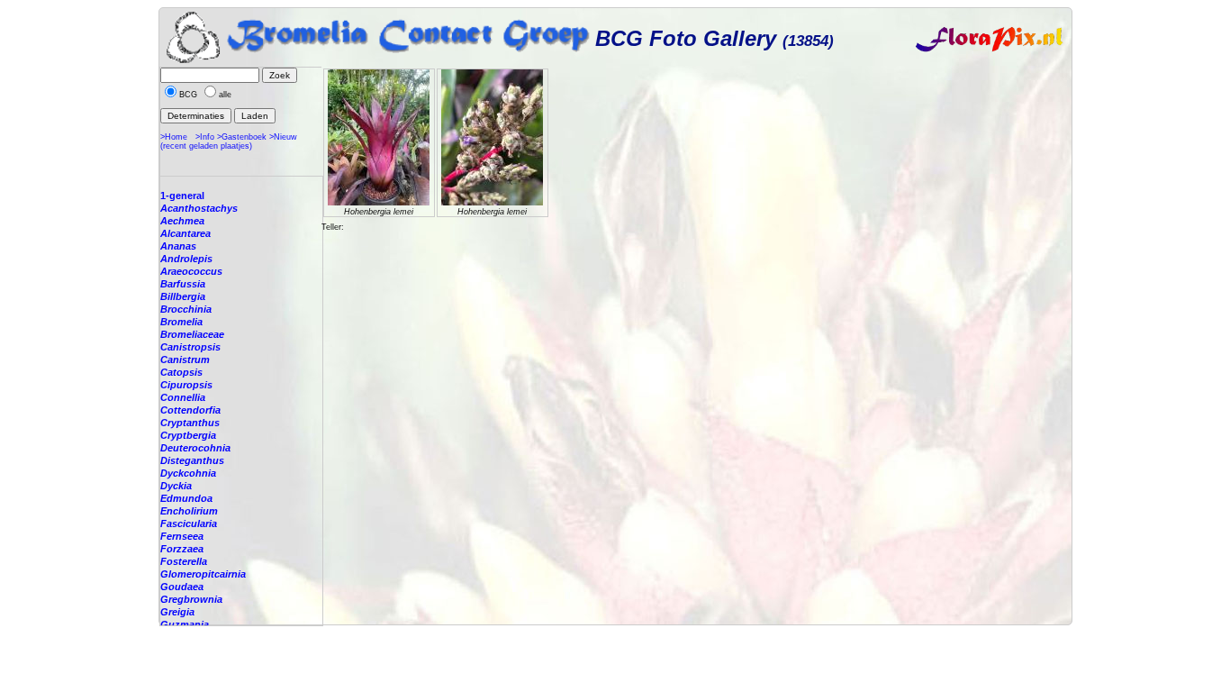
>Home (173, 136)
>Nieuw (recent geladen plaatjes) (228, 141)
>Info (204, 136)
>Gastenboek (242, 136)
